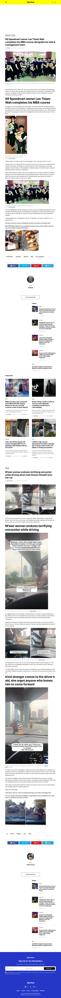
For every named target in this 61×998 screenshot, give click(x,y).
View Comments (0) (30, 297)
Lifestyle (41, 320)
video (9, 614)
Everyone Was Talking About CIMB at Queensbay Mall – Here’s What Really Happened (47, 355)
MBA (32, 256)
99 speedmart (9, 256)
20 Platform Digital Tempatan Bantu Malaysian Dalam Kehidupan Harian (42, 367)
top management (40, 256)
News (13, 35)
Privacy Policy (35, 990)
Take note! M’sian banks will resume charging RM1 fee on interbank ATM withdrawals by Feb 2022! (16, 444)
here (16, 789)
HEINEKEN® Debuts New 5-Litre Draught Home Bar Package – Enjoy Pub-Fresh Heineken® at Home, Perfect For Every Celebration (47, 325)
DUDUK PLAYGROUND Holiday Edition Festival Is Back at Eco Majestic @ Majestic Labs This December (46, 341)
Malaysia (26, 256)
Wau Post (30, 2)
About (18, 990)
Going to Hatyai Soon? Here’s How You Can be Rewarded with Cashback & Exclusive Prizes (47, 311)
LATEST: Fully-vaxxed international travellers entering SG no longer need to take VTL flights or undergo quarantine (43, 444)
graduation (18, 256)
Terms (28, 990)
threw (29, 833)
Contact (23, 990)
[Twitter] (30, 986)
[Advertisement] (30, 18)
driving (12, 833)
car (7, 833)
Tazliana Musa (33, 611)
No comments (24, 414)
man (25, 833)
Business (8, 35)
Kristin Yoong (30, 865)
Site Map (42, 990)
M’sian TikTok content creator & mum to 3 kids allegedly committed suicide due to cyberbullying (43, 404)
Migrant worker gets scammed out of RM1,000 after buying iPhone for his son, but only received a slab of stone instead (16, 404)
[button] (6, 2)
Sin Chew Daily (12, 158)
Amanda (30, 287)
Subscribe (48, 968)
